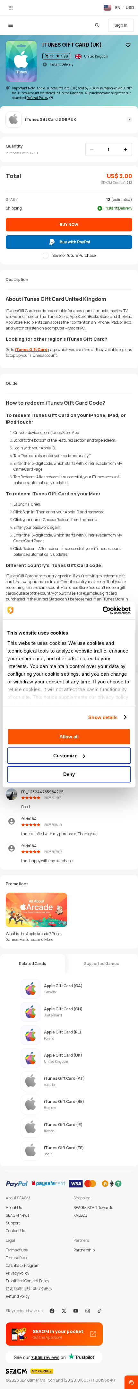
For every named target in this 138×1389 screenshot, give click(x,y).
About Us (14, 1207)
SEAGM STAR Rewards (93, 1207)
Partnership (84, 1250)
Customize (65, 755)
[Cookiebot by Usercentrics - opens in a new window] (102, 610)
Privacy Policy (17, 1273)
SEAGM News (17, 1215)
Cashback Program (22, 1265)
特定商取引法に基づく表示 (29, 1288)
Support (13, 1223)
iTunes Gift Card (31, 349)
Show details (102, 717)
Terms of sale (17, 1257)
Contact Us (15, 1230)
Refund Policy (18, 1296)
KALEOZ (80, 1215)
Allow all (69, 736)
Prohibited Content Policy (27, 1281)
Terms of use (17, 1250)
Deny (69, 774)
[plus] (125, 149)
